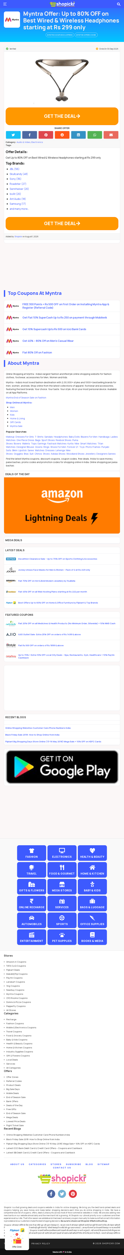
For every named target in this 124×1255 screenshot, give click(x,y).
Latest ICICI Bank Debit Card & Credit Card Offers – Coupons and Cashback (44, 1148)
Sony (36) (15, 179)
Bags (38, 440)
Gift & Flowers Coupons (18, 1055)
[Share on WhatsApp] (95, 135)
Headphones (60, 436)
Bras (26, 453)
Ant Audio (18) (18, 199)
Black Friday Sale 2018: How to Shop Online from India (32, 734)
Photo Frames (93, 446)
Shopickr (18, 236)
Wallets (26, 443)
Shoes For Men (58, 446)
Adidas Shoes (58, 453)
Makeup (10, 436)
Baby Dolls (74, 436)
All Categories (13, 1067)
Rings (46, 446)
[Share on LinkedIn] (78, 135)
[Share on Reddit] (62, 135)
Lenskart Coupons (15, 981)
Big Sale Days (13, 1089)
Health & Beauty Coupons (19, 1043)
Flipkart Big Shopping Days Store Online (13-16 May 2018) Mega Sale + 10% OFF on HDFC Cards (53, 741)
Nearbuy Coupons (15, 989)
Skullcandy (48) (19, 174)
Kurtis (70, 443)
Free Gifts (11, 1109)
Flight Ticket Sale (15, 1125)
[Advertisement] (62, 266)
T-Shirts (39, 436)
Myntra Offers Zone (86, 35)
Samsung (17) (18, 204)
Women (14, 411)
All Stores (11, 1010)
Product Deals (13, 1085)
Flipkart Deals (13, 969)
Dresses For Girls (24, 436)
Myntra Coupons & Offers (60, 35)
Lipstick (22, 450)
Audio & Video (23, 142)
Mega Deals (12, 1117)
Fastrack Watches (57, 443)
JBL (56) (15, 169)
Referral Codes (14, 1081)
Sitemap (104, 1164)
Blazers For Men (89, 436)
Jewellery (90, 453)
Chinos (38, 453)
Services (10, 1063)
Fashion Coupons (15, 1023)
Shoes (46, 453)
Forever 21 (73, 446)
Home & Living (17, 418)
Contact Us (62, 1167)
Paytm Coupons (14, 977)
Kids (12, 414)
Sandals (48, 436)
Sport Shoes (48, 440)
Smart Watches (88, 443)
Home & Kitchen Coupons (19, 1047)
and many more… (19, 209)
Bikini (15, 450)
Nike (77, 443)
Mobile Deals (12, 1093)
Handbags (104, 436)
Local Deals (12, 1059)
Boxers (17, 443)
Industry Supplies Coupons (19, 1051)
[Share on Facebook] (29, 135)
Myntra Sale (16, 426)
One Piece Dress (25, 440)
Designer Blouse (25, 446)
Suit (31, 453)
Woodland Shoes (75, 453)
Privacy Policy (40, 1243)
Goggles (18, 453)
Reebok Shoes (63, 440)
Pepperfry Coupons (16, 1006)
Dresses (50, 450)
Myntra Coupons (14, 994)
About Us (17, 1164)
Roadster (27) (18, 184)
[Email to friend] (111, 135)
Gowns (39, 446)
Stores (56, 1164)
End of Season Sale (16, 1097)
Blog (89, 1164)
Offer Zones (12, 1077)
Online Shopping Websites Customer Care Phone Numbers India (38, 727)
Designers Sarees (106, 453)
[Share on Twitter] (13, 135)
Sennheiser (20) (19, 189)
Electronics (37, 142)
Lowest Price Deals (15, 1121)
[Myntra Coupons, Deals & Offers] (12, 19)
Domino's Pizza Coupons (18, 1002)
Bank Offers (12, 1101)
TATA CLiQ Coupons (16, 965)
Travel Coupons (14, 1031)
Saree (30, 450)
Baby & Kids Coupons (16, 1039)
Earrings (42, 443)
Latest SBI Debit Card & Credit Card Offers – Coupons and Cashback (40, 1152)
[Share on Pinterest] (46, 135)
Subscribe (73, 1164)
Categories (37, 1164)
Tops (34, 443)
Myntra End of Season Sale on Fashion (26, 397)
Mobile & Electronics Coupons (21, 1027)
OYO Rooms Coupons (16, 998)
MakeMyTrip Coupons (16, 973)
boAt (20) (15, 194)
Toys (82, 446)
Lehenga (60, 450)
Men (12, 407)
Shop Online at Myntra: (19, 402)
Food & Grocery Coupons (18, 1035)
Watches (39, 450)
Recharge (11, 1019)
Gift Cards (15, 422)
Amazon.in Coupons (16, 961)
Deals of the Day (14, 1105)
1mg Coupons (13, 985)
